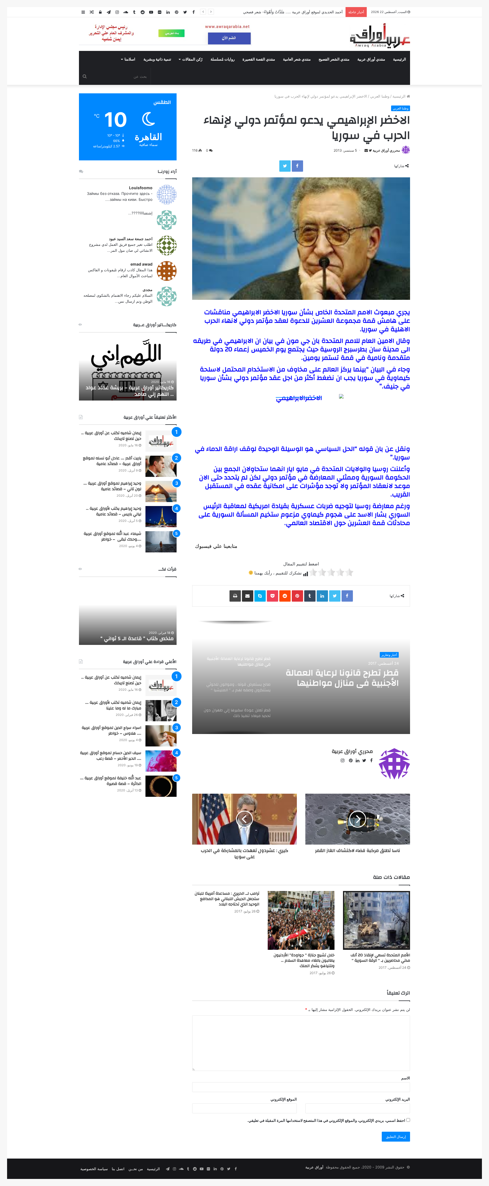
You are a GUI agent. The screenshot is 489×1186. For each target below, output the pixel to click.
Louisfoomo (141, 187)
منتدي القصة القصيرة (259, 59)
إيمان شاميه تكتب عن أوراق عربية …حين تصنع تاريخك (111, 435)
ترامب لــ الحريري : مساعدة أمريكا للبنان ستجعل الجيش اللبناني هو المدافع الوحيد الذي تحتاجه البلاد (227, 899)
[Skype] (260, 596)
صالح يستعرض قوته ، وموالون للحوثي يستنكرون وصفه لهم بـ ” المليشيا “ (340, 678)
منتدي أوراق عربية (371, 59)
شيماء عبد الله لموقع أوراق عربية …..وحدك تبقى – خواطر (112, 536)
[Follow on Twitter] (370, 150)
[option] (301, 677)
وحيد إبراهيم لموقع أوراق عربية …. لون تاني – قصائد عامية (112, 486)
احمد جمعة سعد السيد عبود (131, 238)
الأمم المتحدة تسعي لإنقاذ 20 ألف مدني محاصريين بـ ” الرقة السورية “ (380, 958)
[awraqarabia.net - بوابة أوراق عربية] (379, 35)
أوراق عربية (314, 1167)
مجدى (148, 289)
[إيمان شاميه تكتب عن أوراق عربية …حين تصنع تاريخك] (161, 441)
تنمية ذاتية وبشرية (157, 59)
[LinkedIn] (322, 596)
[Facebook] (297, 166)
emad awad (141, 264)
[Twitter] (285, 166)
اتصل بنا (118, 1168)
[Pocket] (272, 596)
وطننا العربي (379, 96)
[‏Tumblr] (310, 596)
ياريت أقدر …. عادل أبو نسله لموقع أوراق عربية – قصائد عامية (112, 461)
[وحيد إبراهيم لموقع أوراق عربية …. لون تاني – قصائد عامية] (161, 491)
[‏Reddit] (285, 596)
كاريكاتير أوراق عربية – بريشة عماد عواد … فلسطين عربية (130, 391)
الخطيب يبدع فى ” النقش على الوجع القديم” (133, 635)
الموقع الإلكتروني (284, 1099)
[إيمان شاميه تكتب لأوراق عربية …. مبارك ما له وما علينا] (161, 710)
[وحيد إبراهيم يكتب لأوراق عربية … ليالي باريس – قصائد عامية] (161, 516)
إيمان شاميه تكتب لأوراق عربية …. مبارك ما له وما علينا (113, 705)
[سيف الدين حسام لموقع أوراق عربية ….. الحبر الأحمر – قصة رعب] (161, 761)
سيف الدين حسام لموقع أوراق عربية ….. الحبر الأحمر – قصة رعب (110, 755)
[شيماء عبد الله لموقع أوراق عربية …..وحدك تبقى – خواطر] (161, 541)
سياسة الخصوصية (94, 1168)
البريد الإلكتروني (397, 1099)
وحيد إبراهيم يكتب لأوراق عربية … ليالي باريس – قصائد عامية (113, 511)
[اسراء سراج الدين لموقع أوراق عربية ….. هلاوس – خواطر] (161, 735)
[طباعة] (235, 596)
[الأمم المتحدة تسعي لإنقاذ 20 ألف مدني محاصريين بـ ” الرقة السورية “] (376, 920)
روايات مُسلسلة (223, 59)
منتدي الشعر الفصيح (334, 59)
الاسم (405, 1078)
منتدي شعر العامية (297, 59)
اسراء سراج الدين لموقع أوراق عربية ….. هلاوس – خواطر (111, 730)
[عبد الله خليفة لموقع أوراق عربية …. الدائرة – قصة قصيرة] (161, 786)
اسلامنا (130, 59)
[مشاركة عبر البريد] (247, 596)
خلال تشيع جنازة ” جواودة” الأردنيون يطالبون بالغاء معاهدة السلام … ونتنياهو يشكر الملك (304, 961)
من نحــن (135, 1168)
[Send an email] (366, 150)
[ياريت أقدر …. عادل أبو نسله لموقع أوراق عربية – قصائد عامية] (161, 466)
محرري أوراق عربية (386, 150)
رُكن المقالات (192, 59)
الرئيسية (399, 59)
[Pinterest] (297, 596)
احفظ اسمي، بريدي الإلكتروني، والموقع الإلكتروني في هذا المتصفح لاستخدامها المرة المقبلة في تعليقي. (326, 1120)
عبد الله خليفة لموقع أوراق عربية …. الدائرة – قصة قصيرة (110, 780)
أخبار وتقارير (389, 655)
